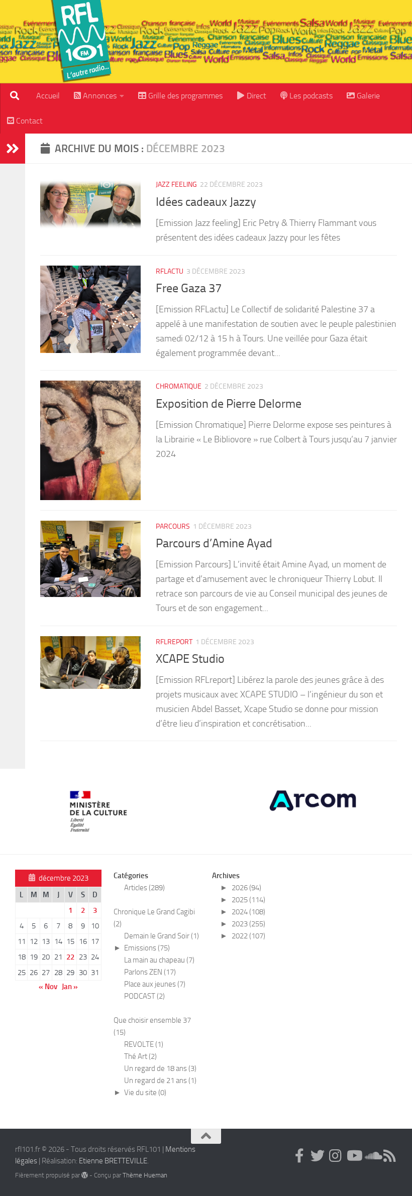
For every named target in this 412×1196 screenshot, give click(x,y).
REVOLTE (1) (143, 1044)
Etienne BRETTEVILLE (113, 1160)
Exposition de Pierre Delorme (228, 404)
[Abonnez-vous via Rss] (390, 1156)
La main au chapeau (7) (159, 960)
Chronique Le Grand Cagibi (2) (154, 917)
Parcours (173, 526)
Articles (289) (144, 887)
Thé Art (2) (140, 1056)
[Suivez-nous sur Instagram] (336, 1156)
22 (70, 957)
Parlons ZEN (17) (150, 972)
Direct (255, 95)
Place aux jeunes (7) (154, 984)
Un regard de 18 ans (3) (160, 1068)
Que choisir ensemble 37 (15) (152, 1026)
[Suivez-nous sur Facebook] (299, 1156)
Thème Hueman (145, 1175)
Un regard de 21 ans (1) (160, 1080)
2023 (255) (248, 923)
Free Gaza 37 (189, 288)
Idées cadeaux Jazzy (206, 202)
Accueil (48, 95)
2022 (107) (248, 935)
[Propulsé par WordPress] (84, 1175)
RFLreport (174, 642)
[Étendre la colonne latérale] (12, 149)
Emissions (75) (147, 947)
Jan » (70, 986)
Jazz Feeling (176, 184)
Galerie (367, 95)
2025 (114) (248, 899)
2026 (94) (246, 887)
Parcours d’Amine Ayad (214, 543)
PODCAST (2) (144, 996)
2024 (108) (248, 911)
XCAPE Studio (190, 659)
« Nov (48, 986)
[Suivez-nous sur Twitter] (318, 1156)
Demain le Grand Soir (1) (161, 935)
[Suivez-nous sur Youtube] (354, 1156)
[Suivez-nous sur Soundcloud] (372, 1156)
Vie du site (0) (145, 1092)
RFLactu (169, 271)
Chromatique (178, 386)
